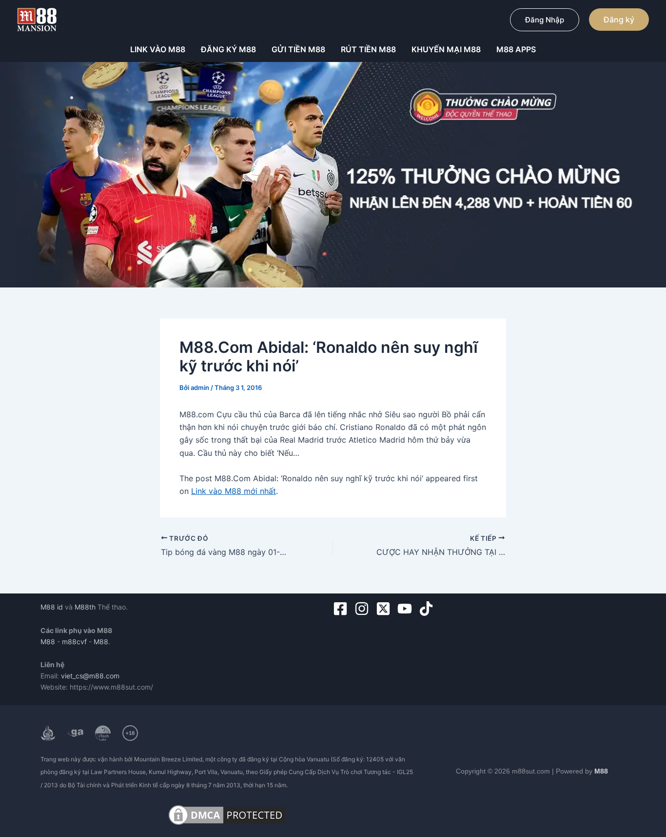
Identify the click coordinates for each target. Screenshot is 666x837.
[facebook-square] (342, 608)
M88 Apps (516, 49)
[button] (544, 19)
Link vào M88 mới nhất (233, 491)
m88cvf (74, 641)
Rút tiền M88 (368, 49)
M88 (47, 641)
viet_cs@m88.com (90, 676)
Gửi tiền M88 (298, 49)
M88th (85, 607)
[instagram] (363, 608)
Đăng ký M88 (228, 49)
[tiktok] (428, 608)
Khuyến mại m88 (446, 49)
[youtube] (406, 608)
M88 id (51, 607)
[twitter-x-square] (385, 608)
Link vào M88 (157, 49)
